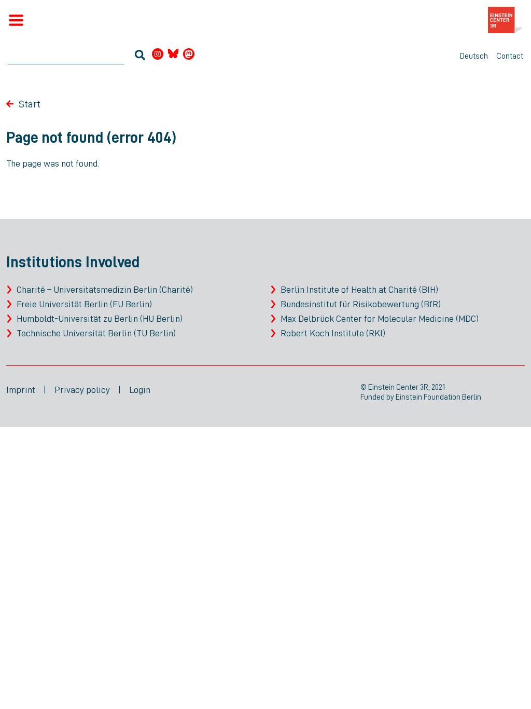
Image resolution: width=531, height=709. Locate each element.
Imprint (20, 389)
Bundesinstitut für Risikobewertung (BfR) (361, 304)
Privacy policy (82, 389)
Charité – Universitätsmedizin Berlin (87, 289)
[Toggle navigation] (16, 20)
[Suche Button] (140, 56)
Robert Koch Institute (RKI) (333, 333)
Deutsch (474, 56)
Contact (509, 56)
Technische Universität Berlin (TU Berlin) (96, 333)
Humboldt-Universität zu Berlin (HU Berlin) (100, 318)
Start (29, 104)
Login (139, 389)
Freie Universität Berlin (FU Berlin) (84, 304)
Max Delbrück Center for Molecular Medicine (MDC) (380, 318)
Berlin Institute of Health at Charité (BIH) (359, 289)
